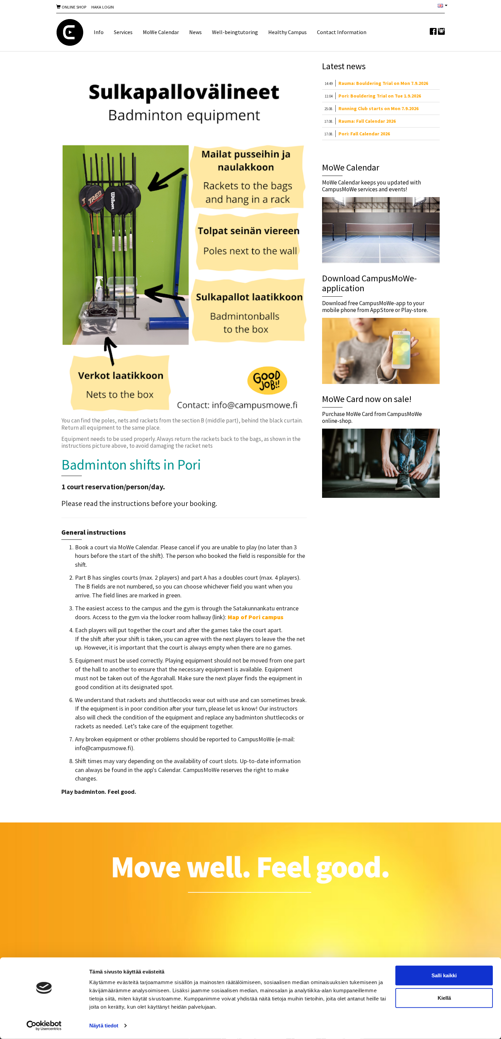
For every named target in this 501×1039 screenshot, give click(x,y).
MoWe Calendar (161, 32)
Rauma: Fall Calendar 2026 (367, 121)
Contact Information (341, 32)
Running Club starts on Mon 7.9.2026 (378, 108)
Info (99, 32)
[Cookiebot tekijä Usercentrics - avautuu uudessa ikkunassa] (44, 1026)
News (195, 32)
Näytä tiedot (103, 1025)
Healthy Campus (287, 32)
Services (123, 32)
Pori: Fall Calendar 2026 (364, 134)
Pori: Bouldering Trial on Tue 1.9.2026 (379, 96)
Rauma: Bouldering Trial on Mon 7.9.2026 (383, 83)
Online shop (73, 7)
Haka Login (102, 7)
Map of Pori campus (256, 617)
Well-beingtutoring (235, 32)
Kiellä (444, 997)
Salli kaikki (444, 975)
